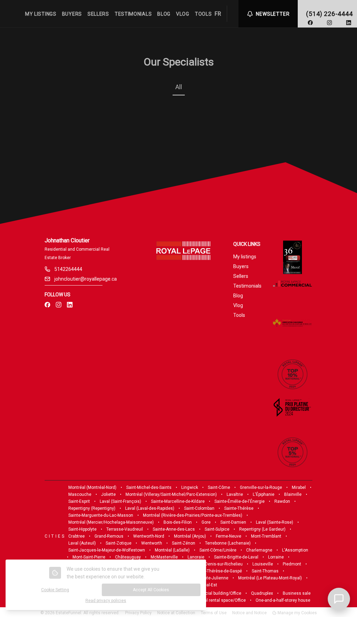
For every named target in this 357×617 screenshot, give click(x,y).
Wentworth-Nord (148, 536)
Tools (239, 315)
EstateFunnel (68, 612)
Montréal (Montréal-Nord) (92, 487)
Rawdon (282, 501)
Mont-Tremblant (266, 536)
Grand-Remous (108, 536)
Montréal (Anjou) (190, 536)
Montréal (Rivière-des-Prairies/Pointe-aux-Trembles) (192, 515)
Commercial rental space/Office (215, 600)
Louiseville (262, 564)
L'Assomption (295, 550)
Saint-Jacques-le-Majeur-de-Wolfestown (106, 550)
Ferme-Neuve (228, 536)
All (178, 87)
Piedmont (292, 564)
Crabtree (76, 536)
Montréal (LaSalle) (172, 550)
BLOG (163, 14)
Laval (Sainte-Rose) (274, 522)
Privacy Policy (138, 612)
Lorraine (276, 557)
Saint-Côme (219, 487)
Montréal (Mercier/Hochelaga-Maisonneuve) (111, 522)
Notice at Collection (176, 612)
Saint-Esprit (79, 501)
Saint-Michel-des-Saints (149, 487)
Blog (238, 295)
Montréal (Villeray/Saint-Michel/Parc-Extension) (171, 494)
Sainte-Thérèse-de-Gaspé (217, 571)
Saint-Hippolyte (82, 529)
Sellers (240, 276)
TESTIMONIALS (133, 14)
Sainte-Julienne (213, 578)
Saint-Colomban (199, 508)
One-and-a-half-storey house (283, 600)
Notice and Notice (249, 612)
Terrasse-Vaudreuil (124, 529)
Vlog (238, 305)
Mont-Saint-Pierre (89, 557)
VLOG (182, 14)
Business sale (297, 593)
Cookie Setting (55, 589)
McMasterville (164, 557)
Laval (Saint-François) (120, 501)
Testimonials (247, 286)
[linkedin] (348, 22)
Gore (206, 522)
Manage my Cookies (296, 612)
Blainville (293, 494)
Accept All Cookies (151, 589)
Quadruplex (262, 593)
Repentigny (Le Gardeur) (262, 529)
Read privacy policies (105, 600)
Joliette (108, 494)
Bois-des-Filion (178, 522)
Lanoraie (196, 557)
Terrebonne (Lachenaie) (228, 543)
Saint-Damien (233, 522)
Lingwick (189, 487)
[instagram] (329, 22)
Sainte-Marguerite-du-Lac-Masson (100, 515)
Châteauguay (128, 557)
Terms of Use (214, 612)
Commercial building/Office (215, 593)
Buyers (241, 266)
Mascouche (79, 494)
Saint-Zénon (183, 543)
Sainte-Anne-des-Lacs (174, 529)
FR (217, 13)
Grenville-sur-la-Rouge (261, 487)
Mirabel (299, 487)
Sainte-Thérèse (238, 508)
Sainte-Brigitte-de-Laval (236, 557)
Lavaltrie (235, 494)
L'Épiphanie (263, 494)
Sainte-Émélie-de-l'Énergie (239, 501)
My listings (244, 256)
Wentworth (151, 543)
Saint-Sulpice (217, 529)
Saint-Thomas (265, 571)
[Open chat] (339, 599)
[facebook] (310, 22)
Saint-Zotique (118, 543)
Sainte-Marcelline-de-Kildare (178, 501)
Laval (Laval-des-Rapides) (149, 508)
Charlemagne (259, 550)
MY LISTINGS (40, 14)
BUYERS (72, 14)
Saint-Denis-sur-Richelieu (218, 564)
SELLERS (98, 14)
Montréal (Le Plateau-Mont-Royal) (270, 578)
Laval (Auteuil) (82, 543)
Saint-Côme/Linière (217, 550)
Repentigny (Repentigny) (91, 508)
